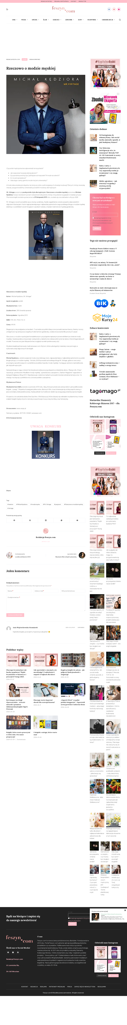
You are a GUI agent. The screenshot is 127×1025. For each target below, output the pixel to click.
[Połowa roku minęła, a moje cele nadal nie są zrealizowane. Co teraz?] (97, 726)
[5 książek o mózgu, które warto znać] (46, 722)
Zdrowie (68, 20)
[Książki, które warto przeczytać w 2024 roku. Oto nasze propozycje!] (18, 722)
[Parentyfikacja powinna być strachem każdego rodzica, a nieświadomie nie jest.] (97, 570)
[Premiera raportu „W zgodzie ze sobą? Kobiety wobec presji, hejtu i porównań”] (97, 601)
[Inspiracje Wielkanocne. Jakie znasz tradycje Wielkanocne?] (97, 786)
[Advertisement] (63, 38)
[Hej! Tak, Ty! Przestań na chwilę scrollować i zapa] (113, 426)
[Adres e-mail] (77, 520)
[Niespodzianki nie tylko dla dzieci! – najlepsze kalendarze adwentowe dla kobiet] (97, 820)
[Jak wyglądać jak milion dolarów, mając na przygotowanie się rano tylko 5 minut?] (113, 541)
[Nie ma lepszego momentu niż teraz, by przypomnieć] (97, 442)
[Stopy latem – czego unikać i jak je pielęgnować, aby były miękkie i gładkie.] (93, 351)
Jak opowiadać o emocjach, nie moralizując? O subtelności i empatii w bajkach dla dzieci (45, 672)
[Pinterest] (114, 9)
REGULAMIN (102, 986)
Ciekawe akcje (107, 20)
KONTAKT (24, 986)
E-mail (95, 212)
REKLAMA (43, 986)
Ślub (45, 20)
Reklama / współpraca (61, 1)
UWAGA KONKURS (45, 426)
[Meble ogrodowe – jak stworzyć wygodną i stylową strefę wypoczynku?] (93, 183)
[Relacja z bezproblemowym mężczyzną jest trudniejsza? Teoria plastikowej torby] (105, 869)
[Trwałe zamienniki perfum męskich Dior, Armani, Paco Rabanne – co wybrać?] (93, 374)
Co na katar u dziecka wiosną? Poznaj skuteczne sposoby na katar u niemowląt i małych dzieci (105, 276)
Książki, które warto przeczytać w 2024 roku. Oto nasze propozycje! (18, 734)
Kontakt (73, 1)
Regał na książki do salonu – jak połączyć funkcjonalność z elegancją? (73, 672)
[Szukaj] (120, 20)
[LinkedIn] (46, 520)
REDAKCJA (34, 986)
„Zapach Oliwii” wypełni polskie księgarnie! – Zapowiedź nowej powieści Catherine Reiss (73, 702)
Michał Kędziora (21, 504)
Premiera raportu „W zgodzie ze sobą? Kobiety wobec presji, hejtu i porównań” (97, 615)
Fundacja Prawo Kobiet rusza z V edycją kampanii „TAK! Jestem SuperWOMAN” (103, 251)
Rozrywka (92, 20)
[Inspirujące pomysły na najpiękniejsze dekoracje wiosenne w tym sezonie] (113, 820)
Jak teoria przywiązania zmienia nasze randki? (113, 581)
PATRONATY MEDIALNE (57, 986)
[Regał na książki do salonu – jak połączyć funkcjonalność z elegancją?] (73, 660)
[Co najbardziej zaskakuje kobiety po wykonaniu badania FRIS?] (113, 508)
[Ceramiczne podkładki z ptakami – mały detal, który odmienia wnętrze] (113, 760)
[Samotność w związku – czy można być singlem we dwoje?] (97, 632)
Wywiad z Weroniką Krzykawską (111, 914)
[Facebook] (109, 9)
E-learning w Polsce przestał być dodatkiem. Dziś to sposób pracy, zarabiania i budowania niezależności (113, 708)
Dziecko (56, 20)
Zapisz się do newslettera (84, 986)
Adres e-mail (39, 591)
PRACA (69, 986)
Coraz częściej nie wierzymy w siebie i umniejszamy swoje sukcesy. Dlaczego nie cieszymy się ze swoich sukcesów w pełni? (113, 742)
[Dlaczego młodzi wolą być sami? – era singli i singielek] (113, 632)
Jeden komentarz (34, 59)
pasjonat (57, 504)
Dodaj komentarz (14, 597)
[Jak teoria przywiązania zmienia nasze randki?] (113, 570)
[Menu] (7, 9)
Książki (24, 59)
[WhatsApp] (61, 520)
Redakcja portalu (46, 1)
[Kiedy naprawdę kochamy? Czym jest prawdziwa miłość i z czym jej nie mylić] (94, 869)
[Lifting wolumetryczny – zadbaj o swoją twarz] (93, 364)
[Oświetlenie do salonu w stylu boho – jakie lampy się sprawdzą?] (97, 760)
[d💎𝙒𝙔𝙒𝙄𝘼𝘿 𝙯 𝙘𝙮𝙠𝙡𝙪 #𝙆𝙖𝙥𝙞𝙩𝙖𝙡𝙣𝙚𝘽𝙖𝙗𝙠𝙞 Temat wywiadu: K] (97, 426)
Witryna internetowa (68, 591)
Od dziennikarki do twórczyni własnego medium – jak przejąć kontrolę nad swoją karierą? (97, 706)
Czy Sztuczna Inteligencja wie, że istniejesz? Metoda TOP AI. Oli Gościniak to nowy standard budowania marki (113, 674)
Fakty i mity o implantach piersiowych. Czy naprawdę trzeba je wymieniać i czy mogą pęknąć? (109, 170)
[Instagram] (119, 9)
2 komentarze (21, 739)
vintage (10, 508)
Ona (13, 20)
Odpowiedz (81, 627)
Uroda (34, 20)
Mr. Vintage (47, 504)
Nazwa (10, 591)
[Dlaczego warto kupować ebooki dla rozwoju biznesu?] (46, 690)
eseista (10, 504)
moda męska (35, 504)
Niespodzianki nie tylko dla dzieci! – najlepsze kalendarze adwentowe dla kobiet (97, 833)
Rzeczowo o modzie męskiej (73, 504)
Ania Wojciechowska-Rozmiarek (25, 627)
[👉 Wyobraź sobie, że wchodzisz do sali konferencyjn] (113, 442)
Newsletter (82, 1)
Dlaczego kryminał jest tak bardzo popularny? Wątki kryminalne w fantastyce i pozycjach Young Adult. (96, 523)
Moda (23, 20)
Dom (80, 20)
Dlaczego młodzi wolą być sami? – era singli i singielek (113, 643)
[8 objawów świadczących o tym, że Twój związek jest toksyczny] (116, 869)
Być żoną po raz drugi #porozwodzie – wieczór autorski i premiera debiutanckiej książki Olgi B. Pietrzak (17, 704)
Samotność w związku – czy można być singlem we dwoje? (105, 857)
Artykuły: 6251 (46, 541)
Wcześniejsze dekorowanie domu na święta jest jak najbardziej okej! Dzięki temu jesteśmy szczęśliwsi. (113, 802)
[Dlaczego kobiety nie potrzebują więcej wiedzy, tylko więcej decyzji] (97, 541)
